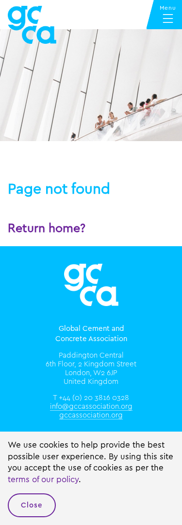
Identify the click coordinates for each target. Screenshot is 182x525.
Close (32, 505)
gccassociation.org (91, 415)
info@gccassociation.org (91, 406)
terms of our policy (43, 479)
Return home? (46, 228)
